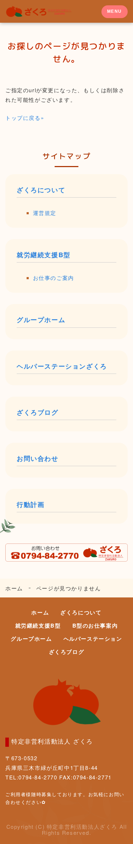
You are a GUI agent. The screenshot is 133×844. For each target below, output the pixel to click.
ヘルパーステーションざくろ (62, 366)
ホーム (14, 588)
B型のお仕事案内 (95, 625)
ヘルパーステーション (92, 638)
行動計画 (30, 504)
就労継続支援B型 (44, 254)
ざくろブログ (38, 412)
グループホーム (41, 319)
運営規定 (44, 212)
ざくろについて (41, 190)
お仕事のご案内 (53, 277)
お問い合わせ (38, 458)
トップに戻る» (24, 117)
